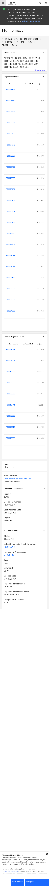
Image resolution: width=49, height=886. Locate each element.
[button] (47, 854)
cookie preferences (10, 871)
